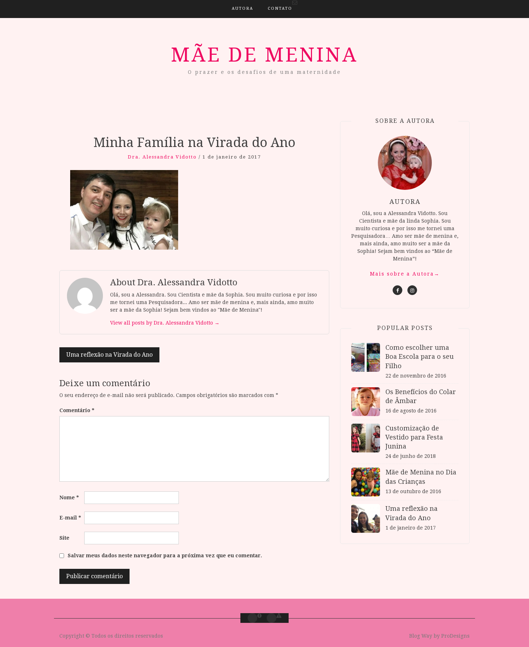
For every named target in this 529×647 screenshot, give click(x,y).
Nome (69, 497)
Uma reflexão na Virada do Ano (109, 354)
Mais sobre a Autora (405, 274)
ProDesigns (455, 636)
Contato (280, 8)
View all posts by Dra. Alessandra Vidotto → (165, 323)
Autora (242, 8)
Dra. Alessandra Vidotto (162, 157)
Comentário (76, 410)
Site (64, 538)
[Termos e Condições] (252, 618)
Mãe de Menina (264, 54)
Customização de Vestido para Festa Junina (414, 437)
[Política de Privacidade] (271, 618)
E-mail (70, 518)
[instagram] (412, 290)
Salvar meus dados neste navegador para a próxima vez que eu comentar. (165, 555)
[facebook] (397, 290)
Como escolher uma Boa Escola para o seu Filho (419, 356)
